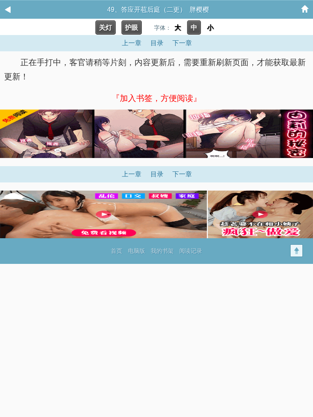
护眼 (131, 27)
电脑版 (136, 251)
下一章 (182, 43)
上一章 (131, 43)
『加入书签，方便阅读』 (156, 98)
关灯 (105, 27)
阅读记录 (190, 251)
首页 (116, 251)
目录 (156, 43)
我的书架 (162, 251)
